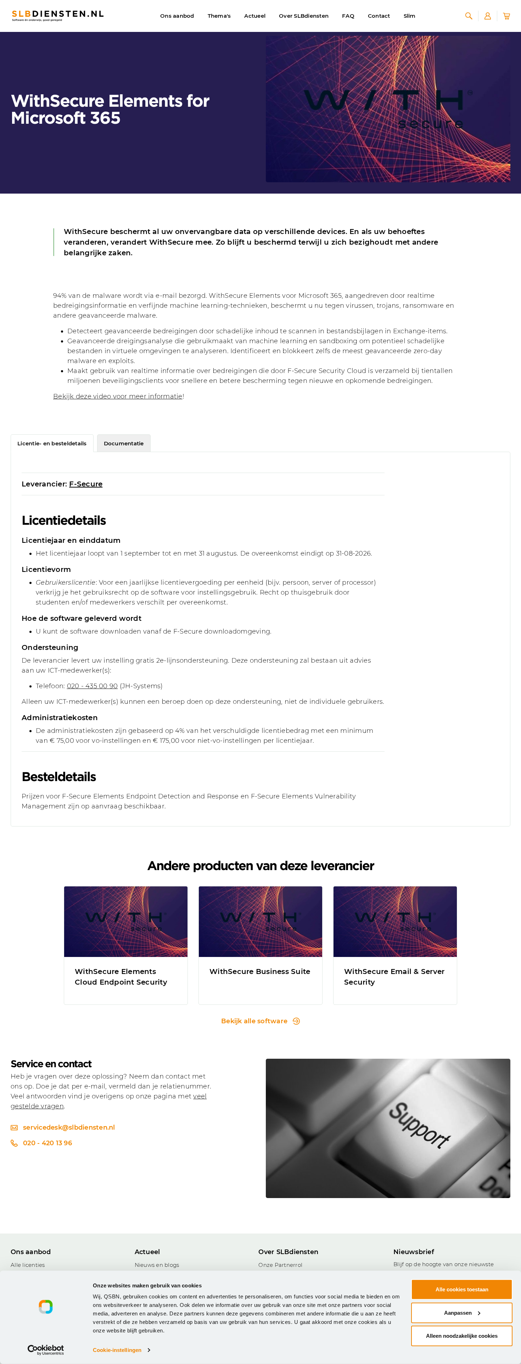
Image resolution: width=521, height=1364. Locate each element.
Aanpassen (458, 1312)
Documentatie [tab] (124, 443)
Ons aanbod (177, 15)
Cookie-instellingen (117, 1350)
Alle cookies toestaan (462, 1289)
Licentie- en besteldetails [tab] (52, 443)
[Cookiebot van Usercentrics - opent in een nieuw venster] (46, 1350)
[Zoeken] (468, 16)
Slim (410, 15)
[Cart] (506, 16)
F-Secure (85, 484)
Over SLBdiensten (304, 15)
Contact (379, 15)
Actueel (254, 15)
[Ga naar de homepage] (57, 16)
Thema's (219, 15)
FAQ (348, 15)
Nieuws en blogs (157, 1265)
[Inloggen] (487, 16)
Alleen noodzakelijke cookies (462, 1336)
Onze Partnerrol (280, 1265)
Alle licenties (28, 1265)
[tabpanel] (260, 639)
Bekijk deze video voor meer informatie (118, 396)
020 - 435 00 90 (92, 686)
